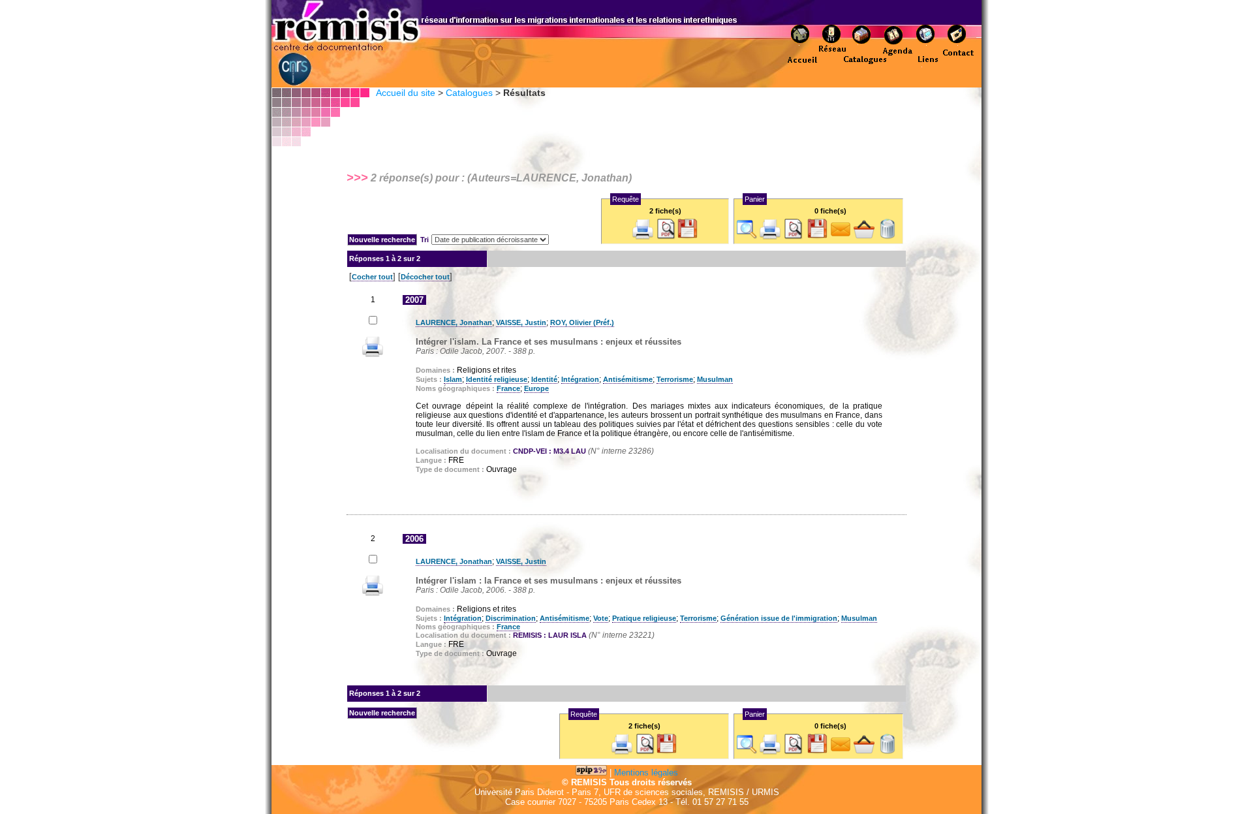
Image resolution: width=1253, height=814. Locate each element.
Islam (453, 379)
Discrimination (511, 618)
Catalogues (469, 92)
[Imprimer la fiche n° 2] (372, 593)
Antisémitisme (628, 379)
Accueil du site (405, 92)
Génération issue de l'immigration (778, 618)
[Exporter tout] (687, 237)
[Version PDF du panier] (793, 237)
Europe (536, 388)
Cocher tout (372, 277)
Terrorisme (675, 379)
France (508, 388)
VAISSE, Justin (521, 322)
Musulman (715, 379)
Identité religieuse (496, 379)
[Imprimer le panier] (770, 237)
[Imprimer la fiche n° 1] (372, 354)
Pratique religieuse (644, 618)
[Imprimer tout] (642, 237)
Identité (544, 379)
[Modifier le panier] (864, 237)
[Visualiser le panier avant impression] (746, 237)
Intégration (580, 379)
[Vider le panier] (887, 237)
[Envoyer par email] (840, 237)
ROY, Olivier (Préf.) (582, 322)
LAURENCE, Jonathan (454, 322)
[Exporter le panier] (817, 237)
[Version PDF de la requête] (666, 237)
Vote (600, 618)
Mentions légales (646, 772)
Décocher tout (425, 277)
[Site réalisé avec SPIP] (591, 772)
